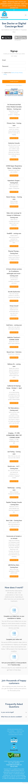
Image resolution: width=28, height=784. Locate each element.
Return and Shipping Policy (14, 729)
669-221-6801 (14, 766)
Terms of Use (14, 72)
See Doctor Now (14, 118)
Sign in (20, 85)
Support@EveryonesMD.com (14, 764)
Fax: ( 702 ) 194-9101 (14, 763)
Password (5, 66)
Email (4, 60)
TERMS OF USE (20, 731)
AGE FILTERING (10, 731)
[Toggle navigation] (25, 15)
